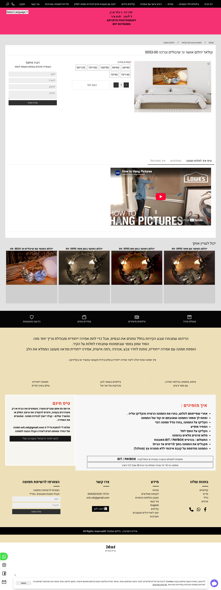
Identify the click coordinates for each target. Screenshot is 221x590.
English (154, 505)
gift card (99, 509)
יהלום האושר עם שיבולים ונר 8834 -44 (31, 249)
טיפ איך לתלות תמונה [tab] (199, 161)
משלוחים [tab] (175, 161)
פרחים (204, 501)
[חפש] (7, 4)
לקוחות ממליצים (150, 494)
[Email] (4, 582)
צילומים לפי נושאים (189, 4)
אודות (170, 4)
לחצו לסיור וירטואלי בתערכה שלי (40, 439)
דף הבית (208, 4)
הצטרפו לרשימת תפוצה (41, 482)
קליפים (155, 509)
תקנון (22, 4)
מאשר (23, 583)
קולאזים (204, 490)
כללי (205, 498)
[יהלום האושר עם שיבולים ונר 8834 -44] (31, 284)
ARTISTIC (112, 20)
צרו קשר (102, 482)
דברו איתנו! (33, 62)
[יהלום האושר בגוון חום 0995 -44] (136, 284)
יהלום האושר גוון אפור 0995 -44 (189, 249)
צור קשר (35, 4)
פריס (205, 494)
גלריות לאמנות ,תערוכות (57, 4)
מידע (154, 482)
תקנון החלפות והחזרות (147, 498)
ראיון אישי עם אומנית (151, 4)
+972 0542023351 (98, 494)
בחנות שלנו (198, 482)
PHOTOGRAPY (127, 20)
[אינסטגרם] (4, 566)
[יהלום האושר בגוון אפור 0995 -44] (84, 284)
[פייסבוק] (4, 574)
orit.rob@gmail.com (32, 427)
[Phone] (13, 4)
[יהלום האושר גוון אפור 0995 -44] (189, 284)
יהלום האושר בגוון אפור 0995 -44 (84, 249)
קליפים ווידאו (128, 4)
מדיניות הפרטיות (160, 584)
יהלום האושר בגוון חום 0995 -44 (137, 249)
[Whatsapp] (4, 557)
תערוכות (154, 516)
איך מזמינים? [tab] (158, 161)
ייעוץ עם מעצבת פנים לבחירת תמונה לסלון (95, 4)
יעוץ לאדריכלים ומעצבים (146, 513)
